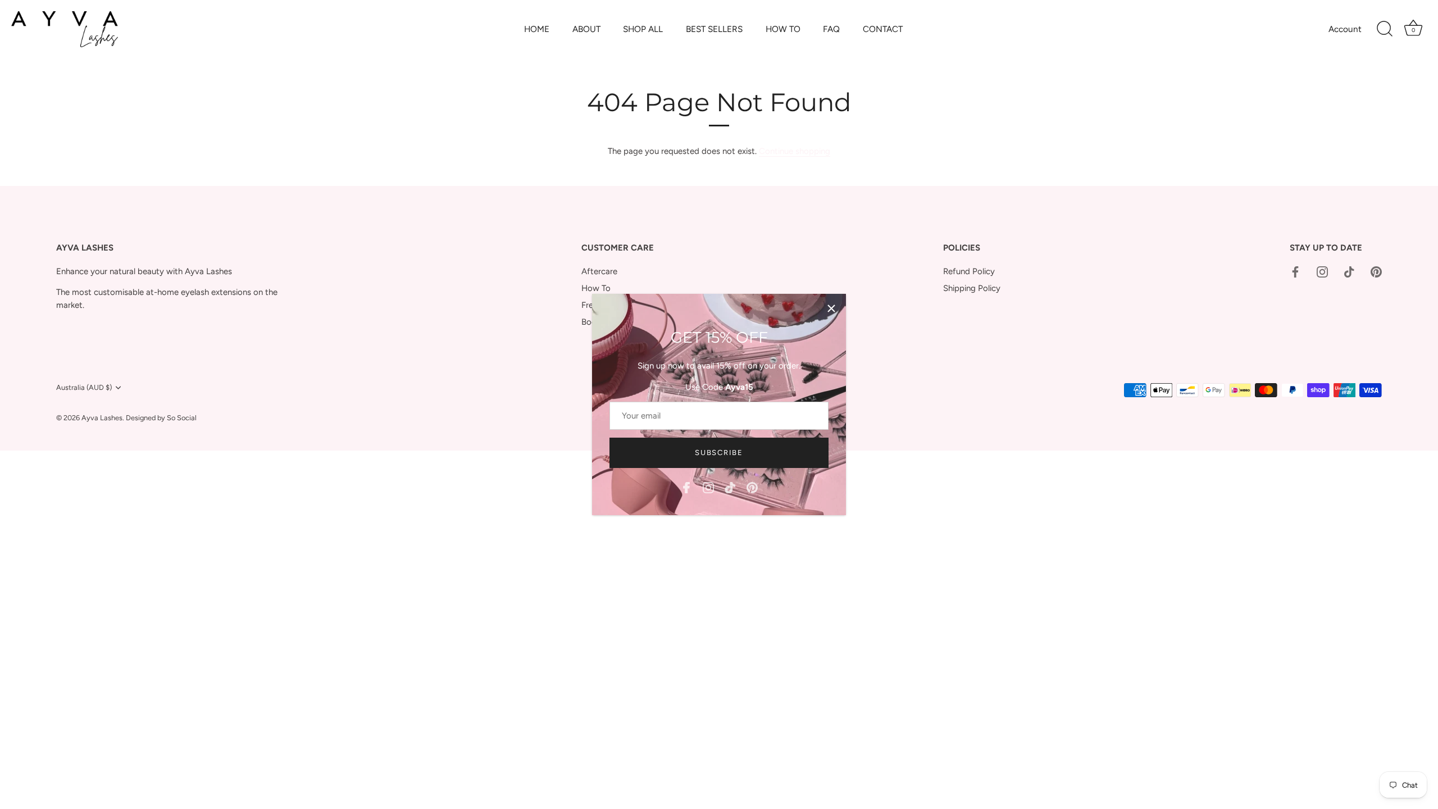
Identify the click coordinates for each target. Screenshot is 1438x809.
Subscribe (719, 452)
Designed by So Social (161, 417)
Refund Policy (969, 271)
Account (1345, 29)
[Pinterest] (752, 487)
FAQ (831, 29)
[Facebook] (686, 487)
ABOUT (586, 29)
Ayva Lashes (101, 417)
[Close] (831, 308)
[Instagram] (708, 487)
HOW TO (783, 29)
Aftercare (599, 271)
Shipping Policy (971, 288)
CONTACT (883, 29)
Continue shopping (794, 151)
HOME (536, 29)
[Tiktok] (730, 487)
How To (596, 288)
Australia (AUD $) (84, 387)
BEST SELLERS (714, 29)
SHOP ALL (643, 29)
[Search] (1384, 29)
